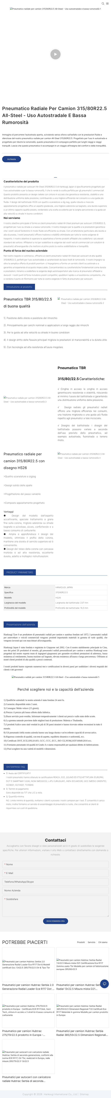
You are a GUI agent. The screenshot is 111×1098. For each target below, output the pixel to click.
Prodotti (81, 942)
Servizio (91, 942)
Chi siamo (102, 942)
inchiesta (11, 159)
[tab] (55, 176)
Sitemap (84, 1094)
